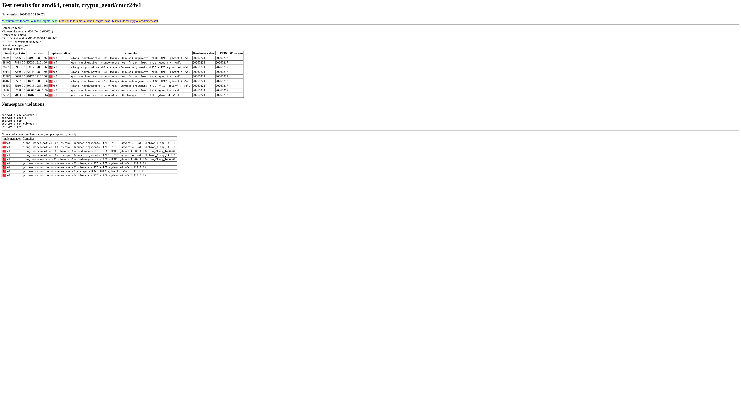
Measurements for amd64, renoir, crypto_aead (30, 21)
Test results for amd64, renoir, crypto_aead (84, 21)
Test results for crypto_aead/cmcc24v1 (135, 21)
